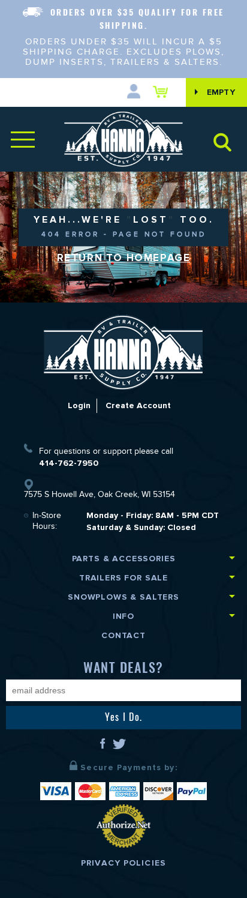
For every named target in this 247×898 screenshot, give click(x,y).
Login (79, 405)
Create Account (138, 405)
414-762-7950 (68, 463)
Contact (123, 635)
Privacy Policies (123, 863)
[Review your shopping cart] (163, 92)
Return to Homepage (124, 258)
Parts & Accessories (124, 558)
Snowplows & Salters (123, 597)
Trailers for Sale (123, 578)
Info (123, 616)
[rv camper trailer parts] (124, 352)
